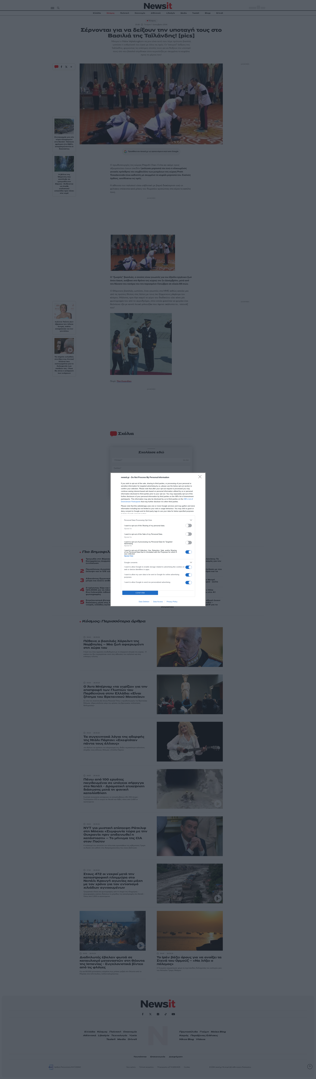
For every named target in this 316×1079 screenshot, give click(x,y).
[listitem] (158, 520)
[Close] (200, 477)
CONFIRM (140, 593)
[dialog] (158, 539)
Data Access (158, 602)
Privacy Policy (172, 602)
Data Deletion (144, 602)
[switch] (188, 525)
